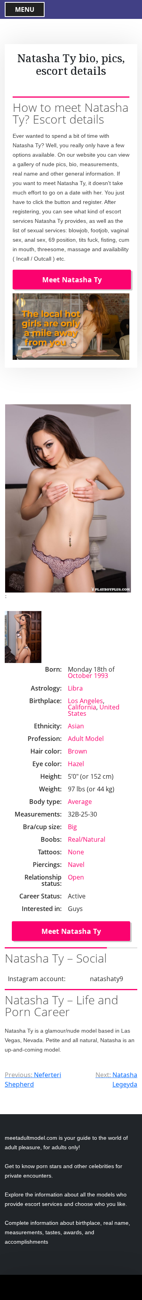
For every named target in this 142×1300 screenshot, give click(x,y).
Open (76, 877)
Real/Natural (86, 839)
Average (80, 801)
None (76, 852)
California (82, 707)
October (80, 675)
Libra (75, 688)
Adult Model (86, 738)
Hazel (76, 763)
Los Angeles (85, 700)
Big (72, 826)
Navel (76, 864)
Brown (77, 751)
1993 (101, 675)
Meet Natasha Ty (72, 279)
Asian (76, 726)
